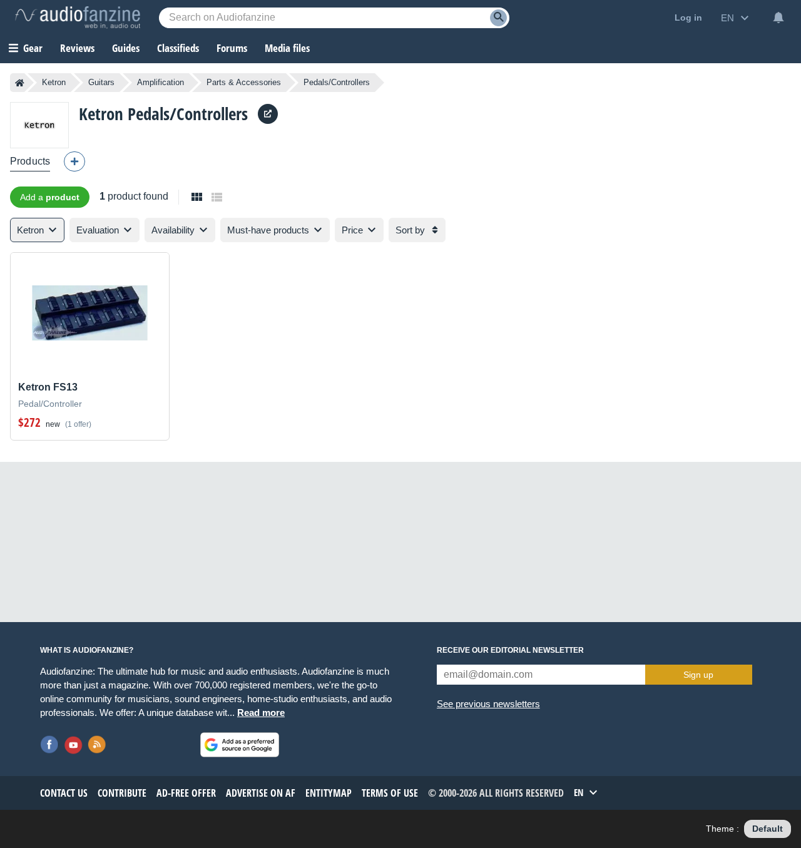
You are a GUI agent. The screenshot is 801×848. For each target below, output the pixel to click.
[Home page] (19, 82)
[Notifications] (778, 17)
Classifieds (178, 48)
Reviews (77, 48)
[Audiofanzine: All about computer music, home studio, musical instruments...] (77, 17)
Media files (287, 48)
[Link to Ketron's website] (268, 114)
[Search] (498, 17)
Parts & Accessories (244, 82)
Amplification (160, 82)
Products (30, 161)
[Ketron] (39, 125)
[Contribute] (74, 161)
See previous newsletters (488, 703)
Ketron (54, 82)
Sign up (698, 675)
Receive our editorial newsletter (510, 650)
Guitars (101, 82)
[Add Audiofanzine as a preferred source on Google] (239, 744)
